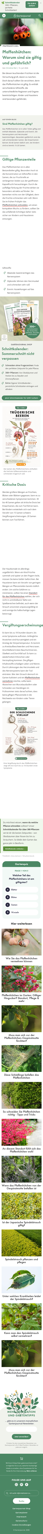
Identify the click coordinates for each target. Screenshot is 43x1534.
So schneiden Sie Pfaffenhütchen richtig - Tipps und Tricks (21, 1113)
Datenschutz (21, 1521)
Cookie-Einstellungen (21, 1525)
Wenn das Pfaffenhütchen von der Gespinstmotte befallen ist (21, 1187)
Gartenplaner (22, 1512)
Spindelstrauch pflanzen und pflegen (21, 1260)
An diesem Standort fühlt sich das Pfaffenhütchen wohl (21, 1150)
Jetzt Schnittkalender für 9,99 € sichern (21, 398)
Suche (21, 1501)
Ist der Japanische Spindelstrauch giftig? (21, 1223)
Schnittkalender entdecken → (15, 849)
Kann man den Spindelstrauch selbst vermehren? (21, 1334)
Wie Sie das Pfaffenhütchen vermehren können (21, 959)
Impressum (21, 1517)
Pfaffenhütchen (16, 124)
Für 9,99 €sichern (32, 4)
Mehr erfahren (32, 1471)
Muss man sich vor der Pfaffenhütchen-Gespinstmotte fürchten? (21, 1038)
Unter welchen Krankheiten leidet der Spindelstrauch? (21, 1297)
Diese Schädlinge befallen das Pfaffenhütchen (21, 1076)
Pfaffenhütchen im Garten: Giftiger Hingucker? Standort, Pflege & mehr (21, 998)
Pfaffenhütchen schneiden (15, 205)
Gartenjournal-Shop (21, 1508)
